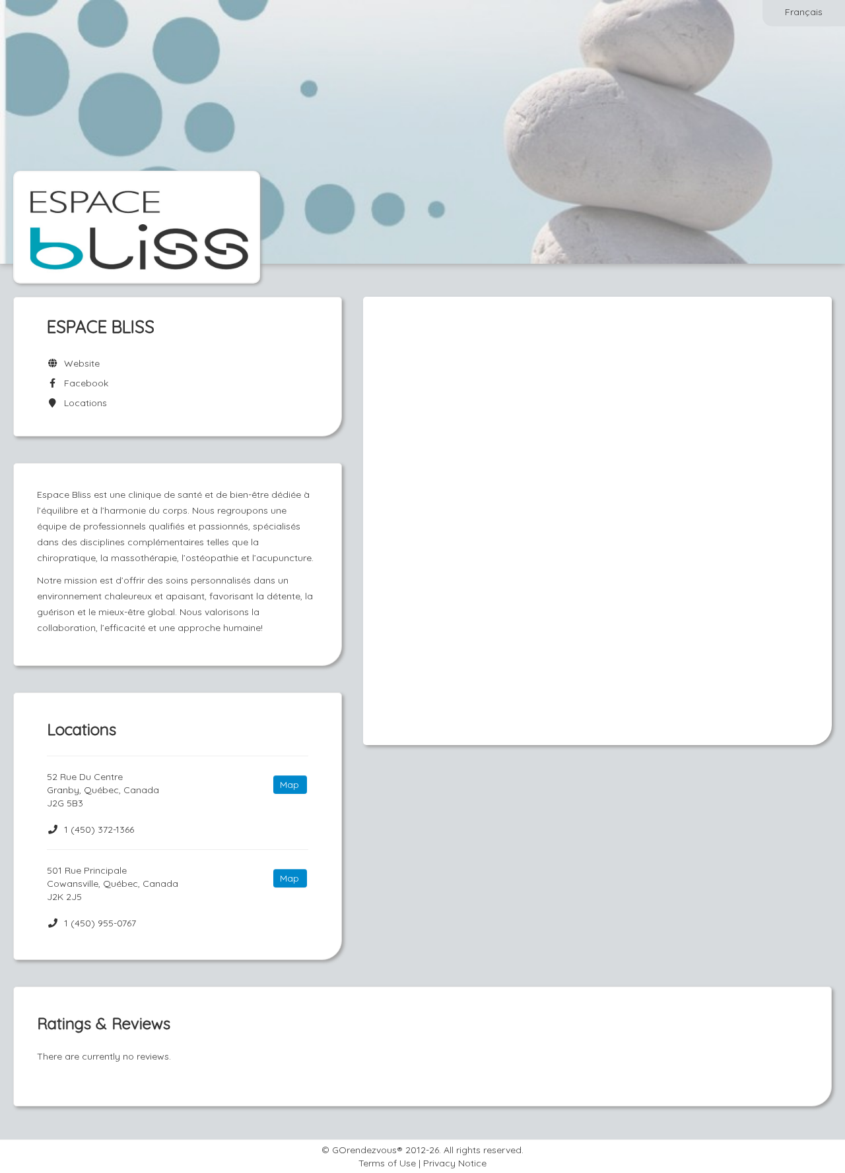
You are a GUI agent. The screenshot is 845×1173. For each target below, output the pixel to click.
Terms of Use (387, 1163)
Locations (83, 403)
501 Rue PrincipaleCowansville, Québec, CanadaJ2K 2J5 (112, 883)
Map (289, 785)
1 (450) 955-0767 (100, 923)
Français (804, 12)
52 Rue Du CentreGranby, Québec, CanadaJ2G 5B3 (103, 790)
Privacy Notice (455, 1163)
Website (79, 363)
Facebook (83, 383)
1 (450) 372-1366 (99, 829)
